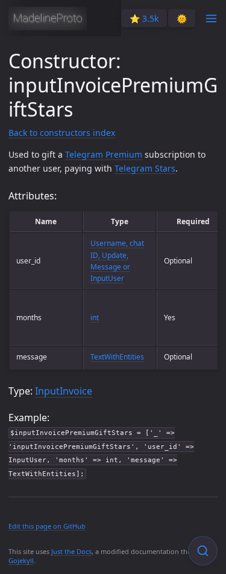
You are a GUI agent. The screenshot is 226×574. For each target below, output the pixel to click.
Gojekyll (21, 560)
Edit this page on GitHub (47, 525)
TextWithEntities (117, 357)
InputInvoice (63, 391)
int (94, 317)
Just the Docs (71, 551)
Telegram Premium (103, 154)
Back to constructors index (61, 132)
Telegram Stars (145, 168)
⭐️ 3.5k (144, 18)
